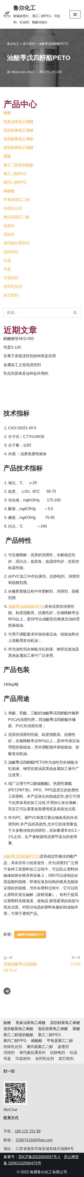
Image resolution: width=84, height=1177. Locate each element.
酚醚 (7, 113)
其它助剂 (11, 295)
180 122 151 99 (28, 1131)
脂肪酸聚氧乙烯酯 (18, 139)
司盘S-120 (12, 347)
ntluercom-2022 (23, 72)
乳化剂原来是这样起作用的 (26, 373)
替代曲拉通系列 (17, 243)
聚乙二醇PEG (15, 174)
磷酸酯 (9, 191)
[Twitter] (26, 991)
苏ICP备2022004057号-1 (39, 1157)
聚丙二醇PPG (15, 182)
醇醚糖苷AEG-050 (19, 339)
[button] (75, 312)
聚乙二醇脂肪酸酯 (18, 165)
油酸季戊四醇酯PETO (26, 606)
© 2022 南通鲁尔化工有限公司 (42, 1172)
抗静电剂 (11, 252)
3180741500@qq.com (34, 1140)
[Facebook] (17, 991)
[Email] (35, 991)
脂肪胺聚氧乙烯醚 (18, 148)
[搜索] (75, 313)
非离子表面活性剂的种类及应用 (30, 356)
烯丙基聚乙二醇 (17, 217)
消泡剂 (9, 234)
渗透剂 (9, 226)
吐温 (7, 260)
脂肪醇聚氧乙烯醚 (18, 130)
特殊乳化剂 (13, 208)
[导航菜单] (75, 14)
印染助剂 (11, 278)
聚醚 (7, 156)
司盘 (7, 269)
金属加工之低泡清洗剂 (22, 365)
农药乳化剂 (13, 286)
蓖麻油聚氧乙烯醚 (18, 122)
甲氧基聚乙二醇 (17, 200)
